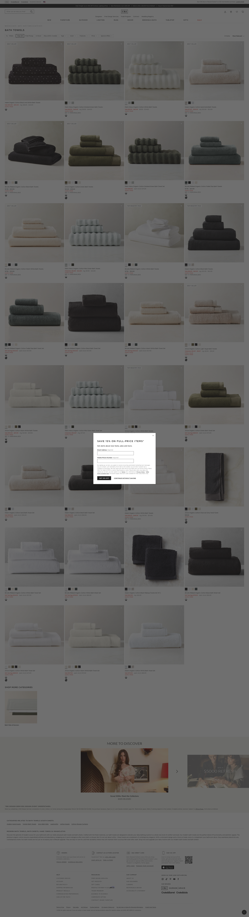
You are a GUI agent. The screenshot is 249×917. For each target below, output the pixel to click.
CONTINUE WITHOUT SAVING (125, 478)
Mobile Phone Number (107, 457)
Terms (123, 472)
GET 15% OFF (104, 478)
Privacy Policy (141, 472)
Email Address (105, 450)
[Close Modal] (153, 435)
